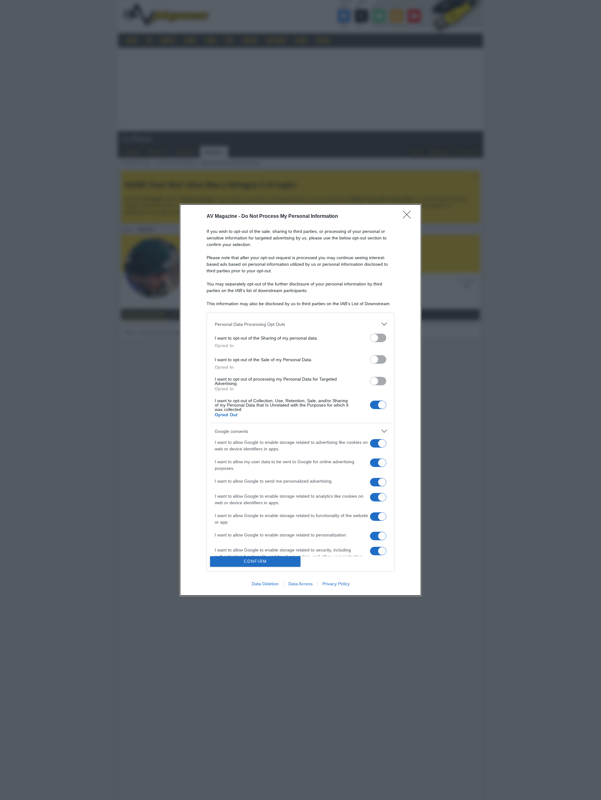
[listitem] (300, 324)
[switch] (378, 338)
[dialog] (300, 400)
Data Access (300, 583)
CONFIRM (255, 561)
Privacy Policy (336, 583)
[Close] (409, 217)
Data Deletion (265, 583)
